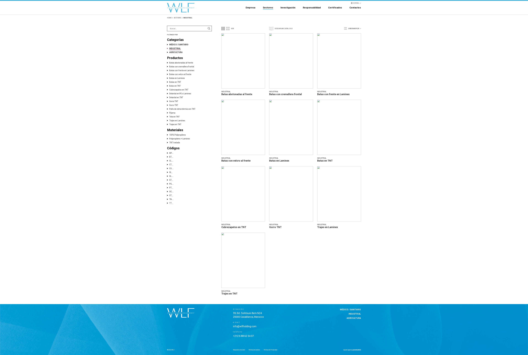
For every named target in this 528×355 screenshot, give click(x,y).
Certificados (335, 7)
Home (169, 18)
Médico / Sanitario (350, 309)
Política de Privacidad (270, 350)
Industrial (355, 314)
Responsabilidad (312, 7)
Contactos (355, 7)
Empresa (250, 7)
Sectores (268, 7)
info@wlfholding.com (244, 326)
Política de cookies (254, 350)
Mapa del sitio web (239, 350)
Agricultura (354, 318)
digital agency (352, 350)
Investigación (287, 7)
